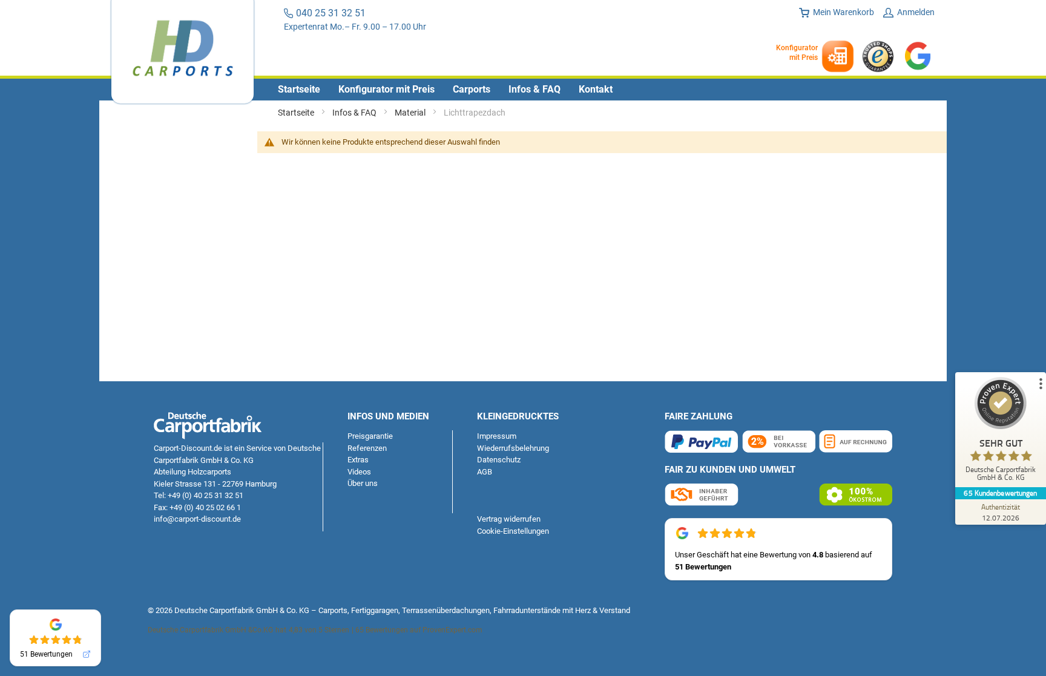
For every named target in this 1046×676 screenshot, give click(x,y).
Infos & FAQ (355, 112)
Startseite (297, 112)
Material (411, 112)
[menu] (523, 89)
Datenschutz (499, 459)
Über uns (362, 483)
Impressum (496, 436)
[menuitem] (299, 89)
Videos (359, 471)
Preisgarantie (370, 436)
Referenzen (367, 448)
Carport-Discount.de (188, 448)
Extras (358, 459)
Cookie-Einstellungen (513, 531)
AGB (484, 471)
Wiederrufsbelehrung (513, 448)
